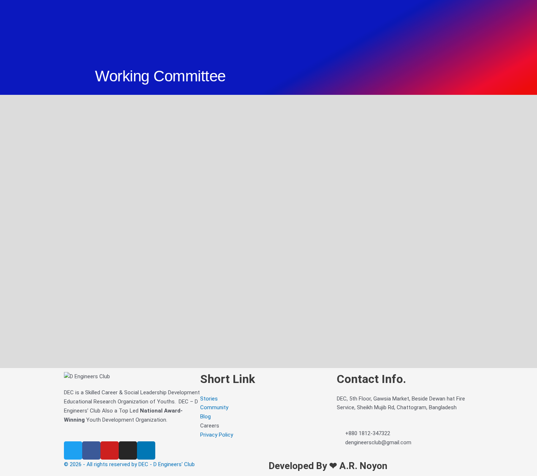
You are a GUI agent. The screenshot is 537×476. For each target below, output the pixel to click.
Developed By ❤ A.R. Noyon (327, 465)
